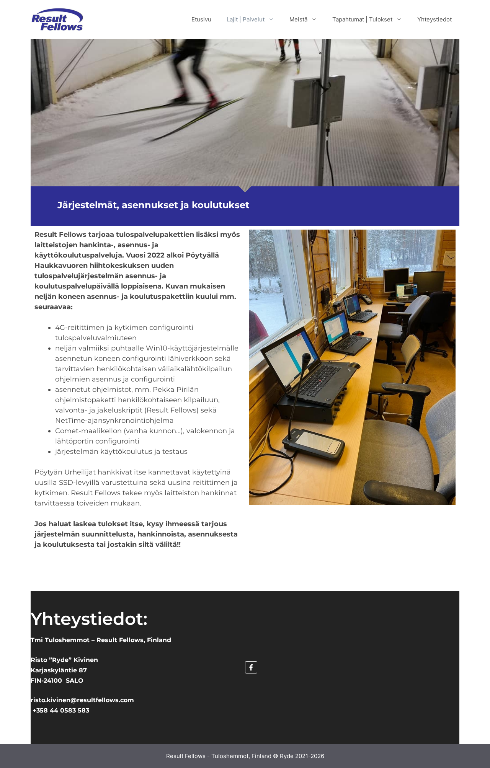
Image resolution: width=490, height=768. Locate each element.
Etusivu (201, 19)
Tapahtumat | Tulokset (362, 19)
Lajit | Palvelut (246, 19)
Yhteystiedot (434, 19)
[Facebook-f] (251, 667)
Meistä (298, 19)
